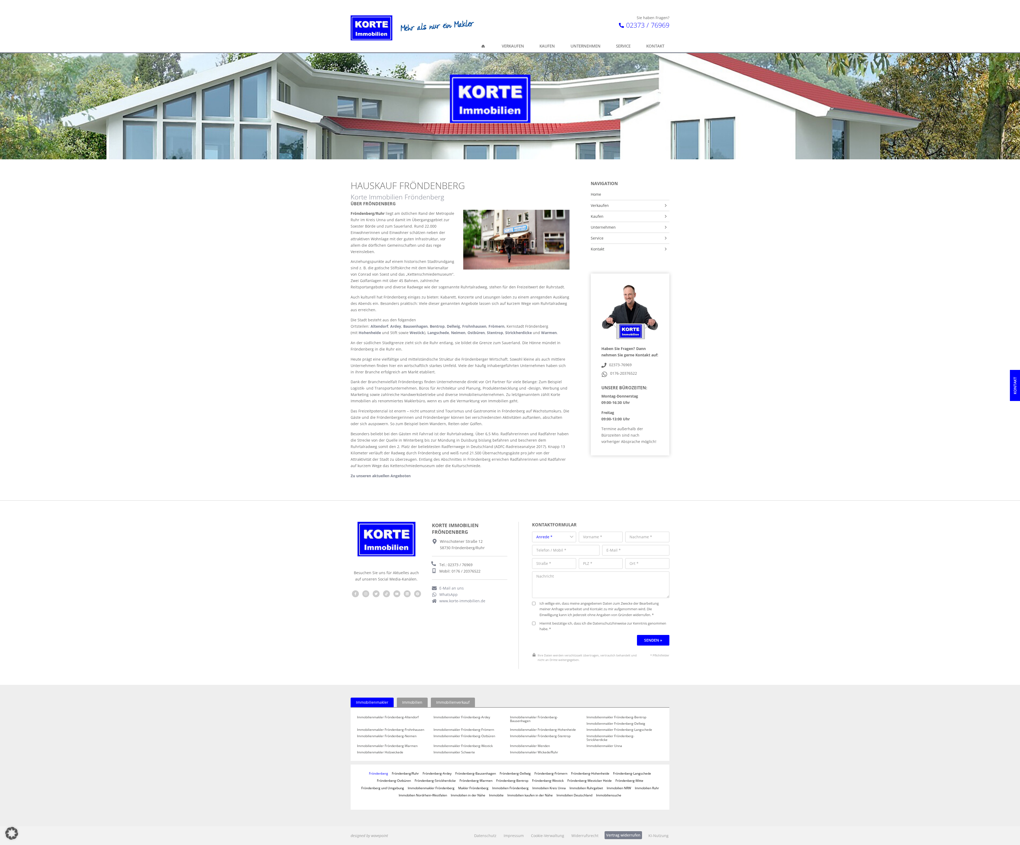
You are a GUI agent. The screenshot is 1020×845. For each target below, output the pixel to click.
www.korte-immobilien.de (462, 600)
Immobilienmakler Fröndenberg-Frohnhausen (390, 730)
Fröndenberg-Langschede (632, 773)
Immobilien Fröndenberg (510, 788)
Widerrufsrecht (584, 835)
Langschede (438, 332)
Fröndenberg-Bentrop (512, 780)
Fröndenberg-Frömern (550, 773)
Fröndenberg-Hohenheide (590, 773)
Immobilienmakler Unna (604, 746)
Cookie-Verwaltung (547, 835)
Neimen (458, 332)
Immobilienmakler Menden (530, 746)
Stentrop (495, 332)
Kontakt (597, 249)
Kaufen (597, 216)
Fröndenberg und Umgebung (382, 788)
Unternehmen (603, 227)
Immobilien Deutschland (574, 795)
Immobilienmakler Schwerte (454, 752)
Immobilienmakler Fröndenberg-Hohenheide (543, 730)
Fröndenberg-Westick (548, 780)
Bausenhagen (415, 326)
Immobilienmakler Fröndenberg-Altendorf (388, 717)
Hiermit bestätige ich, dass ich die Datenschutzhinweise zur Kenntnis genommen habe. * (602, 626)
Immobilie (496, 795)
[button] (11, 833)
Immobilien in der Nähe (468, 795)
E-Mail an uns (451, 588)
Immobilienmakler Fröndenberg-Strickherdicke (610, 737)
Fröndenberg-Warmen (476, 780)
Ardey (395, 326)
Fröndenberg (378, 773)
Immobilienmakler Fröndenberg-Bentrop (616, 717)
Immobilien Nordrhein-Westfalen (423, 795)
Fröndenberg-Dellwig (515, 773)
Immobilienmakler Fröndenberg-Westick (463, 746)
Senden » (653, 640)
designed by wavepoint (369, 835)
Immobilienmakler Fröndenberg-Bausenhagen (534, 719)
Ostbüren (476, 332)
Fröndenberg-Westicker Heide (589, 780)
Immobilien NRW (619, 788)
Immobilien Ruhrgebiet (586, 788)
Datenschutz (485, 835)
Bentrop (437, 326)
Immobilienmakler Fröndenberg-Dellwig (615, 723)
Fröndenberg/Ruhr (405, 773)
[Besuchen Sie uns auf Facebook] (355, 593)
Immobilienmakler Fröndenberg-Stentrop (540, 736)
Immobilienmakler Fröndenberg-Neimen (386, 736)
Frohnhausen (474, 326)
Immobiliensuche (608, 795)
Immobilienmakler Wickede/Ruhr (534, 752)
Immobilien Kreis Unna (549, 788)
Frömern (496, 326)
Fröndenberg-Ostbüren (394, 780)
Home (596, 194)
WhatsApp (448, 594)
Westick (417, 332)
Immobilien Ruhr (647, 788)
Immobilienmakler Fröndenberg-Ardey (462, 717)
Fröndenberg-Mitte (629, 780)
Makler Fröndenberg (473, 788)
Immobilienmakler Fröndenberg (431, 788)
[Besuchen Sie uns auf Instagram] (365, 593)
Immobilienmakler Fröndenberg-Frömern (464, 730)
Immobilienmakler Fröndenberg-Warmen (387, 746)
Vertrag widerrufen (623, 835)
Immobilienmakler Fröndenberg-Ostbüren (464, 736)
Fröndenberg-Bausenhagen (475, 773)
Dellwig (453, 326)
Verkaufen (600, 205)
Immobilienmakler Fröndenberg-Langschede (619, 730)
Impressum (514, 835)
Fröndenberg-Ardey (437, 773)
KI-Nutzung (658, 835)
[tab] (372, 702)
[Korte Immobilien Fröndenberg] (371, 27)
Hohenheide (370, 332)
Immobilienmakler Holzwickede (380, 752)
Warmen (549, 332)
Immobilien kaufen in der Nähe (530, 795)
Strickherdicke (518, 332)
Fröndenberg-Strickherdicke (435, 780)
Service (597, 238)
